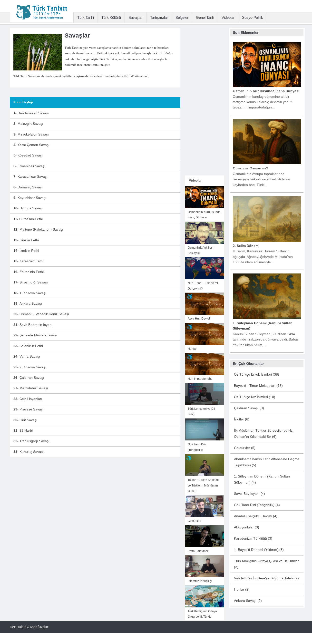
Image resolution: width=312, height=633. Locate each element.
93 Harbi (23, 430)
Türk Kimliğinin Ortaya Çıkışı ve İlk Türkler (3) (266, 564)
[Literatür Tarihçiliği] (204, 566)
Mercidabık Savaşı (30, 388)
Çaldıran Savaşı (28, 378)
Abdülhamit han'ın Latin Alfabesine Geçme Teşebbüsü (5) (266, 462)
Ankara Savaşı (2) (248, 601)
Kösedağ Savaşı (28, 155)
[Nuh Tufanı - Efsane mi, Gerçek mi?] (204, 268)
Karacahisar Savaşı (30, 176)
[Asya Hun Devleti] (204, 303)
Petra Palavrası (198, 551)
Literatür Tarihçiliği (200, 581)
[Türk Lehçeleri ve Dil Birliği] (204, 394)
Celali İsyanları (27, 399)
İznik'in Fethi (26, 240)
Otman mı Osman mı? (250, 168)
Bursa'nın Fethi (28, 219)
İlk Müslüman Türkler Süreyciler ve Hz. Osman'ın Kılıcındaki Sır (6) (263, 433)
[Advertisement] (204, 101)
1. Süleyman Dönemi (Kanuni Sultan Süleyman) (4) (262, 479)
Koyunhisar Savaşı (29, 198)
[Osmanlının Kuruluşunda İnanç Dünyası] (204, 197)
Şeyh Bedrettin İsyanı (32, 325)
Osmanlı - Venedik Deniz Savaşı (41, 314)
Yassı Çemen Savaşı (31, 145)
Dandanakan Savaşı (31, 113)
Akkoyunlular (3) (246, 527)
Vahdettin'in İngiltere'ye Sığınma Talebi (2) (266, 578)
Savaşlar (135, 17)
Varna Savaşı (26, 356)
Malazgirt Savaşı (28, 124)
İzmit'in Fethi (26, 251)
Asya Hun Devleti (199, 318)
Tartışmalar (159, 17)
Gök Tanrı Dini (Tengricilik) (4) (257, 505)
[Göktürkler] (204, 506)
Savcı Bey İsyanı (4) (249, 494)
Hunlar (192, 349)
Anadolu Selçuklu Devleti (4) (255, 516)
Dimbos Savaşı (28, 208)
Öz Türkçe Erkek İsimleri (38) (256, 374)
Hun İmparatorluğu (200, 378)
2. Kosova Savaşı (29, 367)
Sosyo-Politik (252, 17)
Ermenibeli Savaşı (29, 166)
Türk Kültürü (111, 17)
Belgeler (182, 17)
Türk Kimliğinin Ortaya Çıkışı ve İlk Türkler (202, 614)
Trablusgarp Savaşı (31, 441)
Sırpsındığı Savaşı (30, 282)
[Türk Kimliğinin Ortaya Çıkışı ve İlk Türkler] (204, 596)
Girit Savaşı (25, 420)
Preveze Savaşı (28, 409)
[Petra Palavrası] (204, 536)
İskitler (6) (241, 419)
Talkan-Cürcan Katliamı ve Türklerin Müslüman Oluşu (203, 485)
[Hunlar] (204, 333)
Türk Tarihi (85, 17)
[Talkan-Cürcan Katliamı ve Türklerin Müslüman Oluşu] (204, 465)
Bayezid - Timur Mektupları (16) (258, 386)
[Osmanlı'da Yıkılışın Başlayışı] (204, 232)
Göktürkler (194, 521)
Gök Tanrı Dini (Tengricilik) (197, 447)
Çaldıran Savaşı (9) (249, 408)
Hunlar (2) (242, 589)
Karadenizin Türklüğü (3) (253, 538)
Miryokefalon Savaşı (31, 134)
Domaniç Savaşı (28, 187)
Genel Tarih (205, 17)
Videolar (228, 17)
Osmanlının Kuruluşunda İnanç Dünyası (204, 214)
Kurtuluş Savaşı (28, 452)
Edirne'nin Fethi (28, 272)
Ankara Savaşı (27, 303)
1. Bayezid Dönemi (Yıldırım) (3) (259, 550)
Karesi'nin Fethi (28, 261)
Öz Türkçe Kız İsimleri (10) (254, 397)
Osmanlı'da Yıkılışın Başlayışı (201, 250)
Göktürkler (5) (244, 448)
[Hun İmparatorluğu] (204, 364)
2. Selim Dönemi (246, 246)
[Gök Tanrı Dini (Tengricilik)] (204, 429)
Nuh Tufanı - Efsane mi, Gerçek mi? (203, 285)
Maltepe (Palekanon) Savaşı (38, 229)
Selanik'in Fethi (28, 346)
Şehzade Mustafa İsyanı (35, 335)
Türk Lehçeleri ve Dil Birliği (201, 411)
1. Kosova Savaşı (29, 293)
